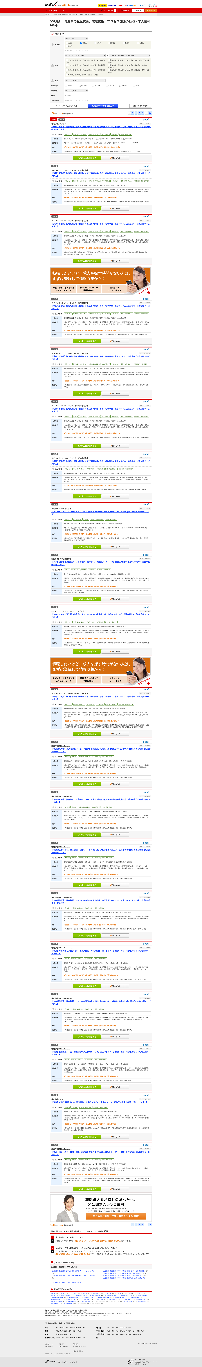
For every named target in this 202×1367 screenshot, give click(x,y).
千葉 (67, 1327)
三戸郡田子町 (55, 1303)
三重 (70, 1334)
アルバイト (98, 85)
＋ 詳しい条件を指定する (140, 106)
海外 (98, 1338)
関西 (46, 1331)
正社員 (69, 85)
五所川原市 (95, 1293)
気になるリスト (109, 10)
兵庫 (61, 1331)
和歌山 (79, 1331)
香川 (134, 1331)
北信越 (98, 1328)
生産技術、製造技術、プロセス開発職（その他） (83, 75)
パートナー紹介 (63, 1346)
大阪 (57, 1331)
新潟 (108, 1327)
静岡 (65, 1334)
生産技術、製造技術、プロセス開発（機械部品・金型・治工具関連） (128, 71)
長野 (129, 1327)
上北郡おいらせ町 (56, 1301)
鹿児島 (135, 1334)
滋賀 (70, 1331)
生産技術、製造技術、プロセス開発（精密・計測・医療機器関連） (128, 61)
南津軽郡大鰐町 (88, 1297)
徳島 (129, 1331)
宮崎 (129, 1334)
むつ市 (128, 1293)
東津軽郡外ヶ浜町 (110, 1295)
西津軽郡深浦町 (142, 1295)
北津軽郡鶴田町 (134, 1297)
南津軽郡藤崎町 (73, 1297)
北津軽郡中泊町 (55, 1299)
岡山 (117, 1331)
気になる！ (116, 158)
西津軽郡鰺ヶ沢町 (127, 1295)
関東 (46, 1328)
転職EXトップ (48, 14)
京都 (65, 1331)
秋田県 (127, 43)
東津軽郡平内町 (65, 1295)
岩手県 (99, 43)
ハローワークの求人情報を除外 (65, 106)
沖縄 (139, 1334)
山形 (79, 1337)
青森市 (53, 1293)
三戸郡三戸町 (128, 1301)
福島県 (70, 46)
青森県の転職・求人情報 (60, 14)
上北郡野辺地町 (70, 1299)
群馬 (84, 1327)
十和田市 (108, 1293)
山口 (125, 1331)
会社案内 (61, 1344)
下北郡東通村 (86, 1301)
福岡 (108, 1334)
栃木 (79, 1327)
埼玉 (71, 1327)
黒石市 (85, 1293)
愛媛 (138, 1331)
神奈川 (62, 1327)
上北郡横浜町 (113, 1299)
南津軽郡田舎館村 (104, 1297)
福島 (84, 1337)
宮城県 (113, 43)
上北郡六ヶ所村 (140, 1299)
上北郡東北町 (126, 1299)
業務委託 (124, 85)
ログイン (138, 10)
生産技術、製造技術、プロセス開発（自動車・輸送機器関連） (85, 66)
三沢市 (119, 1293)
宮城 (71, 1337)
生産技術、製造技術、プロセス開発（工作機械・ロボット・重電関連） (128, 66)
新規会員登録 (151, 10)
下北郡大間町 (72, 1301)
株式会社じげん (62, 1362)
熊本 (121, 1334)
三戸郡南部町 (68, 1303)
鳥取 (108, 1331)
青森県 (84, 43)
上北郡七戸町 (85, 1299)
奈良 (74, 1331)
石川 (117, 1327)
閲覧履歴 (126, 10)
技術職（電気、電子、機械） (75, 14)
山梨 (125, 1327)
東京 (57, 1327)
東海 (46, 1334)
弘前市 (63, 1293)
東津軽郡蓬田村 (95, 1295)
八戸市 (74, 1293)
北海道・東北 (50, 1338)
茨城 (75, 1327)
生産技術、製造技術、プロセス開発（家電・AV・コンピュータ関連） (85, 61)
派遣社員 (111, 85)
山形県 (141, 43)
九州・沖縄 (100, 1334)
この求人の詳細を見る (87, 158)
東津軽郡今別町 (80, 1295)
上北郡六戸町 (99, 1299)
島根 (113, 1331)
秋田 (75, 1337)
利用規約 (75, 1344)
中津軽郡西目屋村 (58, 1297)
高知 (142, 1331)
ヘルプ (61, 1349)
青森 (62, 1337)
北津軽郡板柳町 (119, 1297)
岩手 (67, 1337)
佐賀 (113, 1334)
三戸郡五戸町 (142, 1301)
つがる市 (139, 1293)
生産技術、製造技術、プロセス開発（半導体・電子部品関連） (85, 71)
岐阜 (61, 1334)
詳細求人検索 (49, 1346)
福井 (121, 1327)
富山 (113, 1327)
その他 (137, 85)
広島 (121, 1331)
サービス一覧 (73, 1362)
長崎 (117, 1334)
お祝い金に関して (78, 1351)
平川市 (53, 1295)
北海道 (70, 43)
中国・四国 (100, 1331)
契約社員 (84, 85)
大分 (125, 1334)
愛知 (57, 1334)
